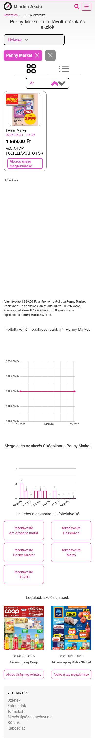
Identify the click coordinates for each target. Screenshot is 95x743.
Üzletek (13, 700)
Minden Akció (28, 6)
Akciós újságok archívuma (30, 717)
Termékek (15, 711)
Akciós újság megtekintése (23, 674)
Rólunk (13, 722)
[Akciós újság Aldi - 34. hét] (71, 628)
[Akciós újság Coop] (24, 628)
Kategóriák (16, 705)
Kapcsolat (16, 728)
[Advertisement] (47, 229)
